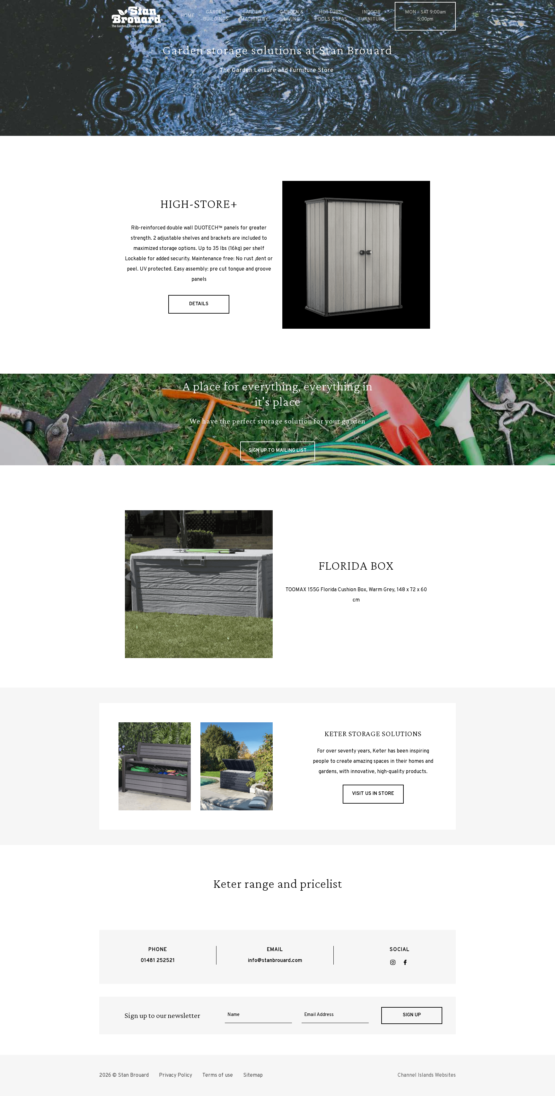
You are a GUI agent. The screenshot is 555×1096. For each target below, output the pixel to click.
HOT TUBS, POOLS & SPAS (330, 16)
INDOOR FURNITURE (371, 16)
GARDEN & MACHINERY (254, 16)
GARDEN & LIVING (292, 16)
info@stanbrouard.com (275, 961)
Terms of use (217, 1075)
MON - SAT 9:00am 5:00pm (425, 16)
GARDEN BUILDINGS (215, 16)
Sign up (412, 1015)
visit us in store (373, 794)
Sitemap (253, 1075)
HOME (188, 16)
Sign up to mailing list (278, 451)
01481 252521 (158, 961)
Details (198, 304)
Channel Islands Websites (427, 1075)
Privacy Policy (175, 1075)
